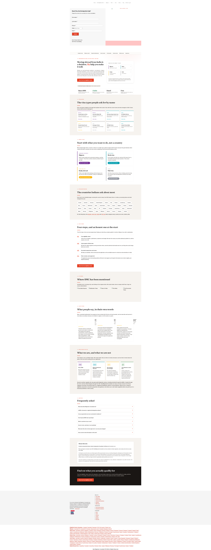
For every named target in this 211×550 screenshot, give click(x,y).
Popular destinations (95, 53)
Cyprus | (96, 535)
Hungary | (126, 530)
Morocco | (89, 541)
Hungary (119, 211)
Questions (127, 53)
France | (112, 530)
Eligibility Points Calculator (76, 527)
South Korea (117, 208)
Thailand (104, 208)
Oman (85, 208)
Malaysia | (82, 532)
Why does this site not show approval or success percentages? (92, 428)
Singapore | (87, 536)
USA (111, 202)
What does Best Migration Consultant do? (87, 406)
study (98, 214)
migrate (89, 214)
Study (119, 2)
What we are (121, 53)
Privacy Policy (98, 499)
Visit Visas (72, 538)
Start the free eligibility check (85, 80)
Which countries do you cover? (85, 421)
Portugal (110, 208)
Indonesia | (100, 539)
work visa (94, 214)
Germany (92, 202)
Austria (113, 205)
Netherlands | (91, 532)
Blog (123, 2)
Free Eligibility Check (100, 2)
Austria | (82, 530)
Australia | (90, 527)
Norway (84, 211)
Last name (74, 21)
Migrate (107, 2)
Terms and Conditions (100, 500)
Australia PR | (77, 528)
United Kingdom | (84, 533)
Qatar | (92, 533)
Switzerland (129, 208)
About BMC (98, 496)
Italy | (137, 530)
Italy (79, 205)
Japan (97, 211)
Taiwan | (113, 536)
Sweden (129, 202)
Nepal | (94, 541)
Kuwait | (102, 533)
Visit (115, 2)
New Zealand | (105, 541)
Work (111, 2)
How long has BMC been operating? (86, 417)
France (83, 205)
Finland (116, 202)
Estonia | (104, 530)
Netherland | (78, 536)
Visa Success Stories (100, 507)
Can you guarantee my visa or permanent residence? (89, 414)
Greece (113, 211)
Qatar (95, 208)
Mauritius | (80, 541)
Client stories (115, 53)
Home (95, 2)
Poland (124, 205)
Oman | (105, 533)
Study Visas (72, 535)
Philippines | (119, 541)
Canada (79, 202)
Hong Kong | (86, 539)
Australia (85, 202)
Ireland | (134, 530)
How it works (102, 53)
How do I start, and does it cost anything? (87, 425)
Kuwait (90, 208)
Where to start (87, 53)
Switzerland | (131, 532)
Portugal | (110, 532)
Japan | (71, 532)
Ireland (106, 202)
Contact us (127, 2)
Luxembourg (122, 202)
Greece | (121, 530)
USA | (89, 533)
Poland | (106, 532)
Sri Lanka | (94, 542)
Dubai (96, 205)
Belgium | (87, 530)
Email (73, 30)
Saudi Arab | (97, 533)
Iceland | (130, 530)
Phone (74, 25)
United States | (73, 544)
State (73, 28)
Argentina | (81, 545)
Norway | (97, 532)
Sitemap (97, 502)
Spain (123, 208)
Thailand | (136, 532)
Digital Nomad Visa (74, 545)
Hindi (97, 512)
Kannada (97, 519)
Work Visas (72, 530)
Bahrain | (86, 538)
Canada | (85, 527)
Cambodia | (103, 538)
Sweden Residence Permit (106, 528)
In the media (109, 53)
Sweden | (125, 532)
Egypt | (132, 538)
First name (74, 17)
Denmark (130, 205)
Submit (75, 34)
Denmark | (99, 530)
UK (99, 208)
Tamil (97, 513)
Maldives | (72, 541)
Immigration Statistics (100, 508)
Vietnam (78, 544)
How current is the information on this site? (87, 432)
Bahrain (79, 208)
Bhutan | (95, 538)
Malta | (86, 532)
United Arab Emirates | (75, 533)
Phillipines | (101, 532)
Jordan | (119, 539)
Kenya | (123, 539)
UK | (98, 527)
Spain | (121, 532)
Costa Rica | (92, 545)
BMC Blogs (98, 503)
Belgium (119, 205)
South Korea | (116, 532)
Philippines (91, 211)
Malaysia (102, 211)
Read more (77, 508)
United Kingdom (99, 202)
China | (95, 530)
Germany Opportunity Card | (92, 528)
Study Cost (108, 527)
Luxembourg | (76, 532)
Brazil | (98, 538)
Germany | (94, 527)
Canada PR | (83, 528)
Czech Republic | (122, 538)
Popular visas (80, 53)
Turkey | (119, 542)
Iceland (125, 211)
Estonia (108, 211)
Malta (79, 211)
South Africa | (79, 542)
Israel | (108, 539)
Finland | (108, 530)
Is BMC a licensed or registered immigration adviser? (89, 410)
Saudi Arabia (102, 205)
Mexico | (85, 541)
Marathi (97, 517)
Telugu (97, 516)
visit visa (103, 214)
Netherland (90, 205)
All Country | (102, 527)
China (108, 205)
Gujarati (97, 515)
